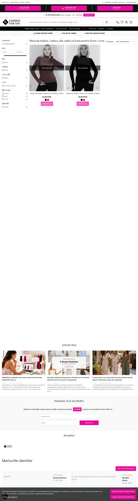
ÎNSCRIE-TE (89, 423)
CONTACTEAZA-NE (131, 2)
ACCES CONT (5, 2)
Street (6, 99)
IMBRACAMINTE (9, 44)
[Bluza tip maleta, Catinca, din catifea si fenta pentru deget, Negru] (46, 100)
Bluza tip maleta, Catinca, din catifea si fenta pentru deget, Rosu (47, 93)
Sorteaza (109, 41)
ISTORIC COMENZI (25, 2)
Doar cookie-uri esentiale (123, 497)
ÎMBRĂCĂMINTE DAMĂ (32, 29)
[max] (22, 52)
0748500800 (107, 2)
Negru (6, 78)
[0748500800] (117, 22)
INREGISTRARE (14, 2)
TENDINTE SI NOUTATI (15, 383)
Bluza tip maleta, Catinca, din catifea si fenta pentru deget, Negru (83, 93)
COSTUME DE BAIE (61, 29)
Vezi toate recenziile (125, 469)
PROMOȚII (101, 29)
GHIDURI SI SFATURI (105, 383)
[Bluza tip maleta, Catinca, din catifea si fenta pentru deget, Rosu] (48, 100)
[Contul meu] (126, 22)
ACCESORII (109, 29)
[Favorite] (122, 22)
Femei (6, 62)
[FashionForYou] (14, 22)
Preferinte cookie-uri (9, 497)
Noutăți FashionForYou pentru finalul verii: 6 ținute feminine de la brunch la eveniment (68, 378)
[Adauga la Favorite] (61, 88)
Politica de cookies (92, 491)
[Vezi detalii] (32, 88)
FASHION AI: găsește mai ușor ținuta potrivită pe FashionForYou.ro (22, 378)
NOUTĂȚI (84, 29)
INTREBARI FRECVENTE (118, 2)
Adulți (6, 70)
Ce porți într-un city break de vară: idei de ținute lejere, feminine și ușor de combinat (113, 378)
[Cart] (130, 22)
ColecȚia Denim (74, 29)
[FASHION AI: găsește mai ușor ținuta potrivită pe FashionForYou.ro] (23, 363)
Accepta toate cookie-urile (123, 491)
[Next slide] (131, 371)
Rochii (56, 383)
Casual (6, 93)
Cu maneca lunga (9, 86)
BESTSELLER (92, 29)
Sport (6, 96)
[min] (8, 52)
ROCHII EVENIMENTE (47, 29)
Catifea (6, 107)
